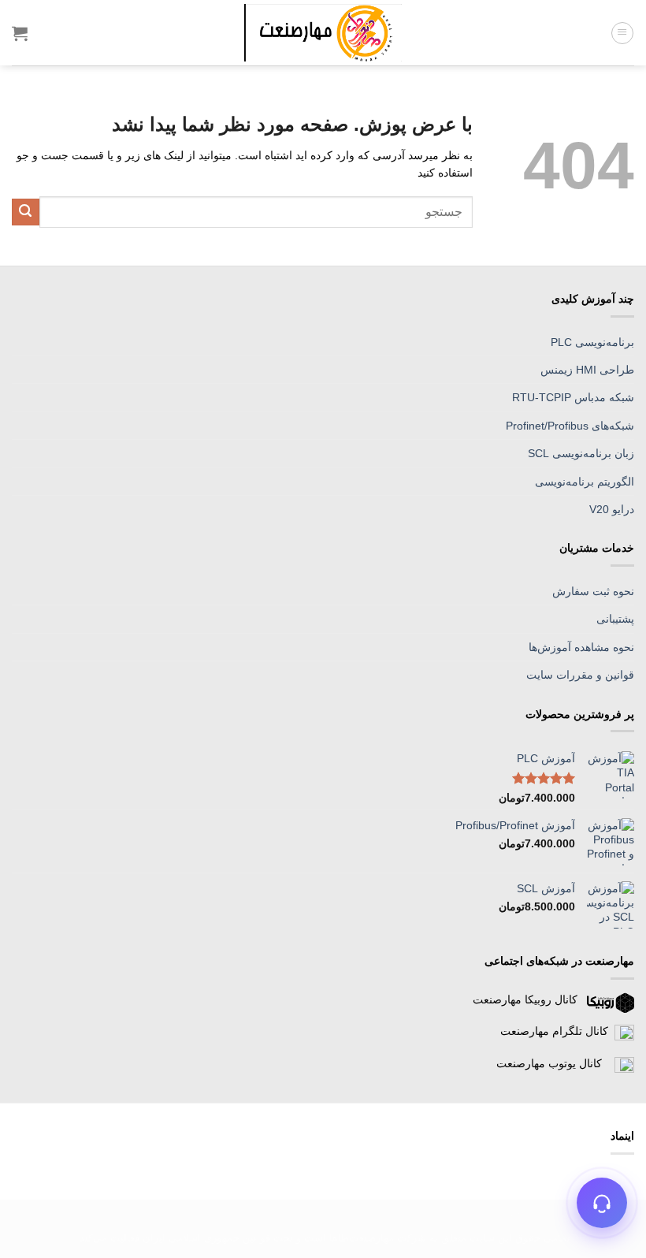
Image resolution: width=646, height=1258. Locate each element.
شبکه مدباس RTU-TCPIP (573, 397)
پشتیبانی (615, 618)
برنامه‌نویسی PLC (592, 342)
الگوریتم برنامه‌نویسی (584, 481)
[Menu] (622, 33)
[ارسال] (25, 212)
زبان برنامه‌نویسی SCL (581, 453)
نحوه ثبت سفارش (593, 591)
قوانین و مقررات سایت (580, 674)
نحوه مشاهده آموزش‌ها (581, 647)
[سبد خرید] (20, 33)
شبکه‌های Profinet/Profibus (570, 425)
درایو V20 (611, 509)
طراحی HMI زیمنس (587, 369)
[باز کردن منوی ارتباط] (602, 1203)
